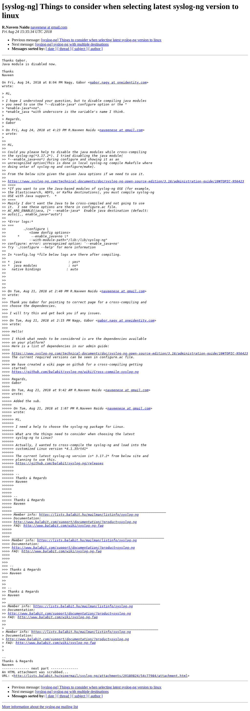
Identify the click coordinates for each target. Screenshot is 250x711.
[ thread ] (64, 49)
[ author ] (95, 49)
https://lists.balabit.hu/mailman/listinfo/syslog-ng (89, 514)
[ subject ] (79, 49)
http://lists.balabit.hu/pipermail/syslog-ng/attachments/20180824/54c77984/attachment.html (101, 676)
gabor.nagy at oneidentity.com (118, 82)
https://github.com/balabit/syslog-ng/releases (60, 463)
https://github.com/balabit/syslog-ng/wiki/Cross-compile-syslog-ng (75, 372)
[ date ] (51, 49)
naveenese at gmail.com (49, 27)
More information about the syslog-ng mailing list (40, 707)
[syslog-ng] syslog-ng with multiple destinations (72, 44)
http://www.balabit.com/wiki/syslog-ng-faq (63, 525)
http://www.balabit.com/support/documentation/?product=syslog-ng (75, 522)
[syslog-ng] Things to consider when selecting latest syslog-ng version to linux (101, 40)
